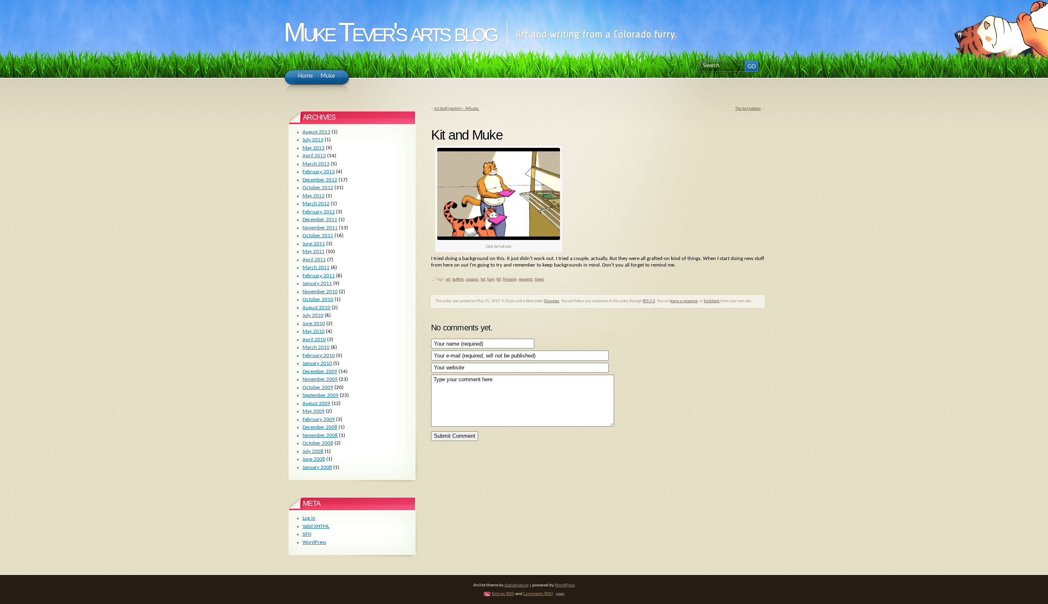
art (448, 279)
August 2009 (316, 403)
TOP (560, 594)
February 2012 (319, 212)
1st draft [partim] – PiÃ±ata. (456, 108)
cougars (472, 279)
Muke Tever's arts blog (390, 32)
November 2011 (320, 228)
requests (526, 279)
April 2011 (314, 259)
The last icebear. (748, 108)
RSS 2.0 (649, 301)
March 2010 (316, 347)
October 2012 (318, 187)
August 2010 (316, 307)
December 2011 (320, 219)
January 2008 (317, 467)
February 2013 (319, 171)
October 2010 (318, 299)
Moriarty (510, 279)
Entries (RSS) (503, 594)
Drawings (551, 301)
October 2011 (318, 235)
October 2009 (318, 387)
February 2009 (319, 419)
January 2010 (317, 363)
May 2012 (314, 196)
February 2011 (319, 275)
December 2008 (320, 427)
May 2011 (314, 251)
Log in (309, 518)
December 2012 (320, 180)
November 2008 (320, 435)
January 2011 (317, 283)
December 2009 (320, 371)
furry (491, 279)
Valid (316, 526)
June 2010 (314, 323)
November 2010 (320, 291)
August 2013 (316, 132)
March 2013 (316, 164)
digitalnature (516, 585)
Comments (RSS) (538, 594)
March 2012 (316, 203)
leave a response (684, 301)
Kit (499, 279)
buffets (458, 279)
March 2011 (316, 267)
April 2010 (314, 339)
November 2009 (320, 379)
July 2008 (313, 451)
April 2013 (314, 155)
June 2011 (314, 244)
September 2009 (321, 395)
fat (483, 279)
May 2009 (314, 411)
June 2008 (314, 459)
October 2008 (318, 443)
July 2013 (313, 140)
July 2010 (313, 315)
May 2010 (314, 331)
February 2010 (319, 355)
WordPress (314, 542)
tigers (539, 279)
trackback (712, 301)
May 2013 (314, 148)
